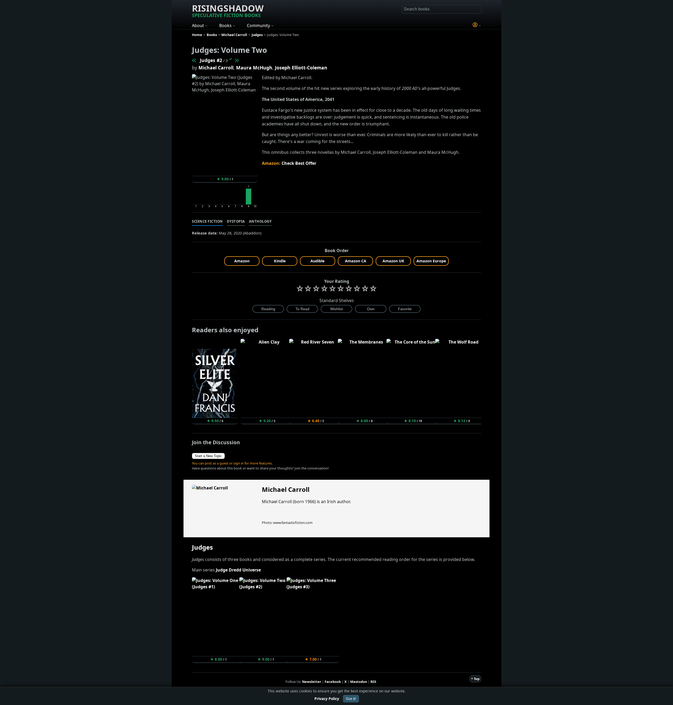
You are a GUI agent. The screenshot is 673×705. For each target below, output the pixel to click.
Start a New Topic (208, 456)
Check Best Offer (299, 163)
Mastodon (358, 681)
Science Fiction (207, 221)
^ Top (475, 678)
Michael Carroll (215, 67)
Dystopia (236, 221)
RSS (373, 681)
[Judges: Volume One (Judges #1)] (194, 60)
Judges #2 (211, 60)
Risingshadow (228, 10)
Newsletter (311, 681)
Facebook (333, 681)
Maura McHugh (254, 67)
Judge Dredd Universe (238, 570)
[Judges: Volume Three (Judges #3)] (236, 60)
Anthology (260, 221)
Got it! (351, 699)
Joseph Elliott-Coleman (301, 67)
